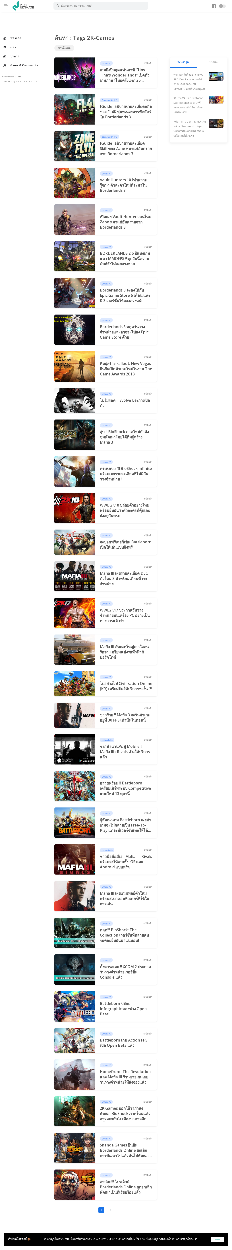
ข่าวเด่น (213, 62)
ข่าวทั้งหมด (64, 48)
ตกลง (217, 1239)
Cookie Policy (8, 81)
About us (20, 81)
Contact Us (31, 81)
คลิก (142, 1239)
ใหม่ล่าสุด (183, 62)
